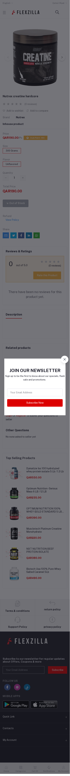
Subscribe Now (35, 402)
